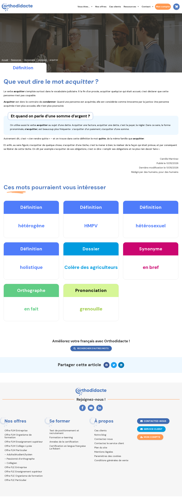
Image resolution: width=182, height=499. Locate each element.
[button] (107, 365)
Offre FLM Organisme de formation (18, 436)
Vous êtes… (84, 6)
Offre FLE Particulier (16, 480)
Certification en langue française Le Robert (67, 447)
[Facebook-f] (82, 408)
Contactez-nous (103, 439)
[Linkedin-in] (99, 408)
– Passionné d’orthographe (20, 458)
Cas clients (115, 6)
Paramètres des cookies (107, 456)
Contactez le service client (109, 443)
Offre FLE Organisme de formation (24, 475)
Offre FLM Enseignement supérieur (24, 441)
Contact (146, 6)
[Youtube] (91, 408)
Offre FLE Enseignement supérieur (23, 471)
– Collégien (11, 463)
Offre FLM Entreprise (16, 430)
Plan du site (100, 447)
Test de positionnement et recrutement (64, 432)
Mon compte (163, 6)
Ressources (130, 6)
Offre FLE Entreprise (16, 467)
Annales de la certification (63, 441)
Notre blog (100, 434)
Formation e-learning (61, 437)
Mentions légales (103, 451)
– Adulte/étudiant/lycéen (18, 454)
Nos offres (100, 6)
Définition (23, 68)
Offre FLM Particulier (16, 450)
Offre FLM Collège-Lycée (18, 446)
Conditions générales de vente (111, 460)
